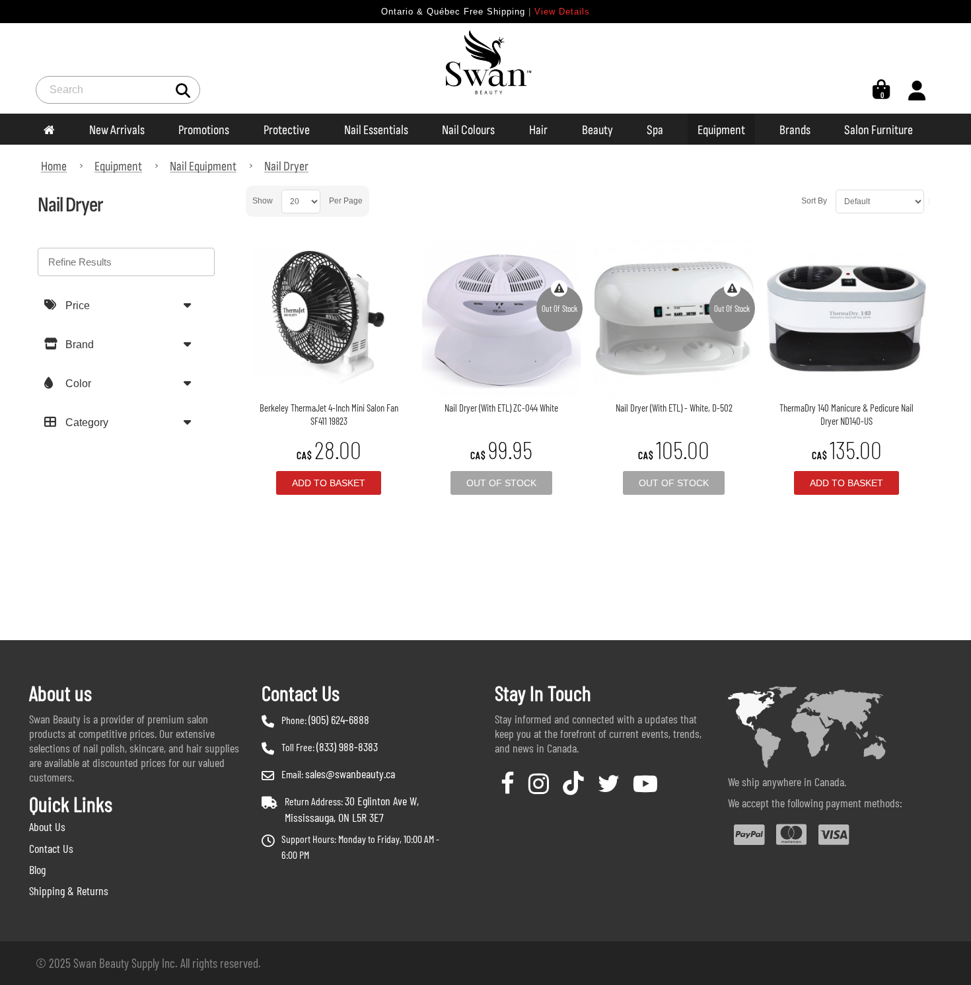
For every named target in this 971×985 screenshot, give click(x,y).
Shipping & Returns (68, 890)
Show (262, 200)
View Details (562, 12)
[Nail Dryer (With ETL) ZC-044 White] (501, 318)
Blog (37, 869)
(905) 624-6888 (338, 719)
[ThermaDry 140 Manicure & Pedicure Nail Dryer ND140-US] (846, 318)
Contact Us (51, 848)
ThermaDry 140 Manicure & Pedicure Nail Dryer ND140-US (846, 414)
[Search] (183, 89)
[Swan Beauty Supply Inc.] (485, 68)
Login (916, 90)
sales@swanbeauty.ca (350, 773)
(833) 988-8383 (347, 746)
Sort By (814, 200)
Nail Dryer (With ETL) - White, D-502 (674, 408)
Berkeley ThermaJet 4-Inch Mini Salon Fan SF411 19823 (329, 414)
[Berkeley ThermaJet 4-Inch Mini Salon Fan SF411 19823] (329, 318)
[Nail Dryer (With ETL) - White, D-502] (673, 318)
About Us (47, 826)
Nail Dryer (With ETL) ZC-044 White (501, 408)
